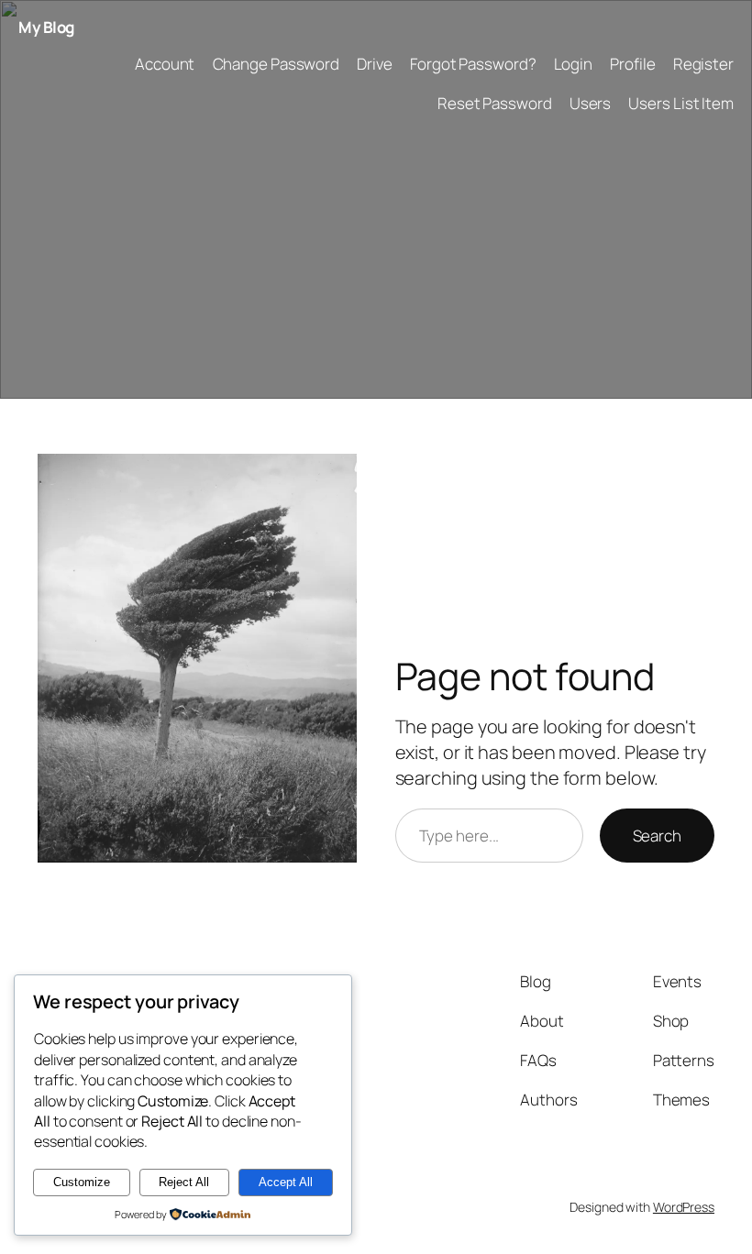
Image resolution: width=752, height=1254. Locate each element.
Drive (375, 63)
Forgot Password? (473, 63)
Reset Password (494, 103)
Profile (632, 63)
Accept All (286, 1182)
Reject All (184, 1182)
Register (703, 63)
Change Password (276, 63)
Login (573, 63)
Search (657, 835)
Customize (81, 1182)
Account (164, 63)
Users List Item (681, 103)
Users (591, 103)
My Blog (46, 27)
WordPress (683, 1207)
